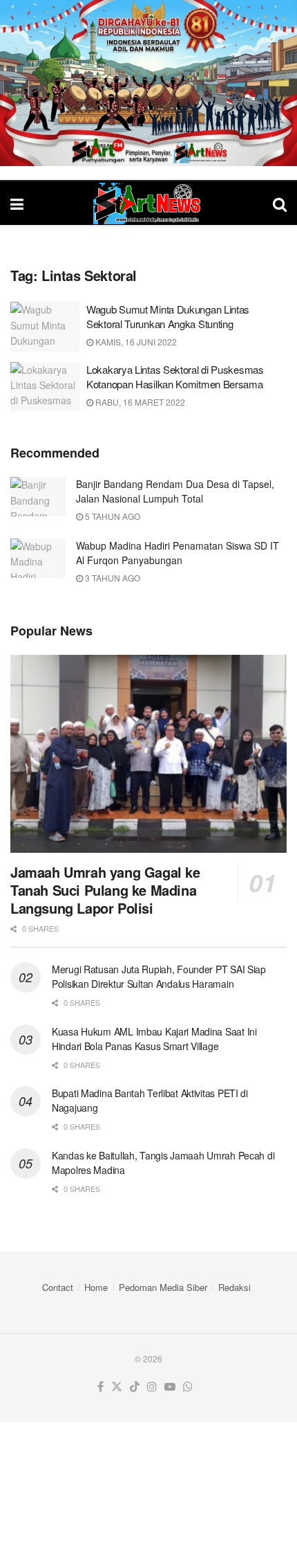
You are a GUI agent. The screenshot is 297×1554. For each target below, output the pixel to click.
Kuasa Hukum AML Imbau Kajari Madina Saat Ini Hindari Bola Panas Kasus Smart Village (154, 1038)
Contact (57, 1287)
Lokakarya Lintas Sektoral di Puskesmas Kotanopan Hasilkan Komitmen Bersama (175, 376)
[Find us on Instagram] (152, 1387)
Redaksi (234, 1287)
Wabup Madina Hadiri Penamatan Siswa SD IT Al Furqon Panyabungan (177, 553)
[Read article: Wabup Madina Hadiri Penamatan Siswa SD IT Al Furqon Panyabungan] (38, 558)
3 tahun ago (111, 578)
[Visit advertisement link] (148, 83)
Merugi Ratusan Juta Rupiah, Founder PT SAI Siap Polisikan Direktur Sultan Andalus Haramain (159, 976)
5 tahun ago (111, 516)
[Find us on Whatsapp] (188, 1387)
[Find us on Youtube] (169, 1387)
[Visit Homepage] (148, 203)
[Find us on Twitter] (116, 1387)
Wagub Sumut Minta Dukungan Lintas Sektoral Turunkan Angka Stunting (167, 316)
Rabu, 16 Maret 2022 (139, 402)
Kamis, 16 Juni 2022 (135, 341)
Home (96, 1287)
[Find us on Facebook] (100, 1387)
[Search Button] (280, 203)
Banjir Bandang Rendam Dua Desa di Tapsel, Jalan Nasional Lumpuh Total (175, 491)
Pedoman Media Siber (163, 1287)
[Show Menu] (16, 203)
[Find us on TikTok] (135, 1387)
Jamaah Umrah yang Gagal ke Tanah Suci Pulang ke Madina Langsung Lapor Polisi (105, 890)
